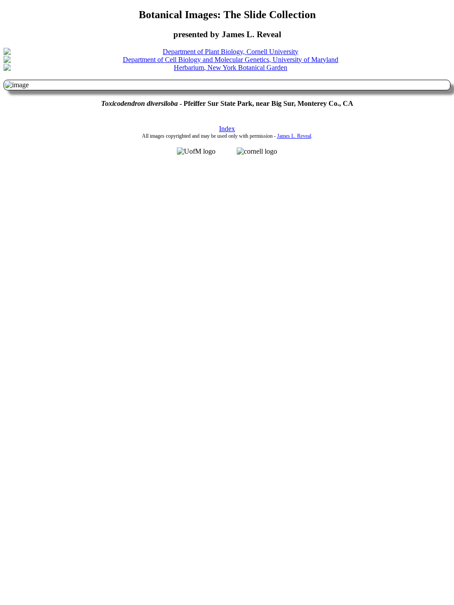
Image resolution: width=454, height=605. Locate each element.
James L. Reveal (294, 136)
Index (227, 128)
